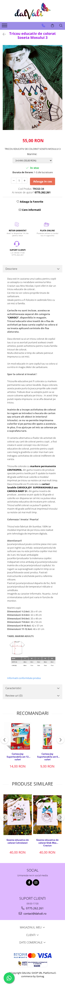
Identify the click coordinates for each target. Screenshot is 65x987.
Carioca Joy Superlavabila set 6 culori (47, 756)
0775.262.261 (34, 908)
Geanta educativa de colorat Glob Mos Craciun (47, 842)
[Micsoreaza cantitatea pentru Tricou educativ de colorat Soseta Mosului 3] (13, 181)
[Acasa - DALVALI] (32, 11)
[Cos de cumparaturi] (52, 25)
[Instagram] (36, 882)
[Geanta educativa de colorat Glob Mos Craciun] (47, 814)
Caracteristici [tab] (13, 688)
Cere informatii (31, 209)
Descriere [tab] (11, 268)
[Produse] (5, 26)
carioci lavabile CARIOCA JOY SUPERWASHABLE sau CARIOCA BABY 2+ (32, 487)
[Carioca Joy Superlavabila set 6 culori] (47, 736)
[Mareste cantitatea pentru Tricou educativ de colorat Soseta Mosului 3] (24, 181)
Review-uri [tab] (13, 695)
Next (59, 91)
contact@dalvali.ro (34, 913)
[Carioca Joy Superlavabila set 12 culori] (17, 736)
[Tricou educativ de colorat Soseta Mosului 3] (32, 87)
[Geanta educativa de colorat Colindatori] (17, 814)
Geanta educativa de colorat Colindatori (17, 841)
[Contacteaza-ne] (43, 25)
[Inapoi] (2, 34)
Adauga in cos (42, 181)
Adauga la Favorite (31, 201)
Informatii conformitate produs (24, 678)
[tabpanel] (32, 87)
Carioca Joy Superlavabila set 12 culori (18, 756)
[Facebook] (29, 882)
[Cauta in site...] (61, 25)
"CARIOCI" (13, 317)
